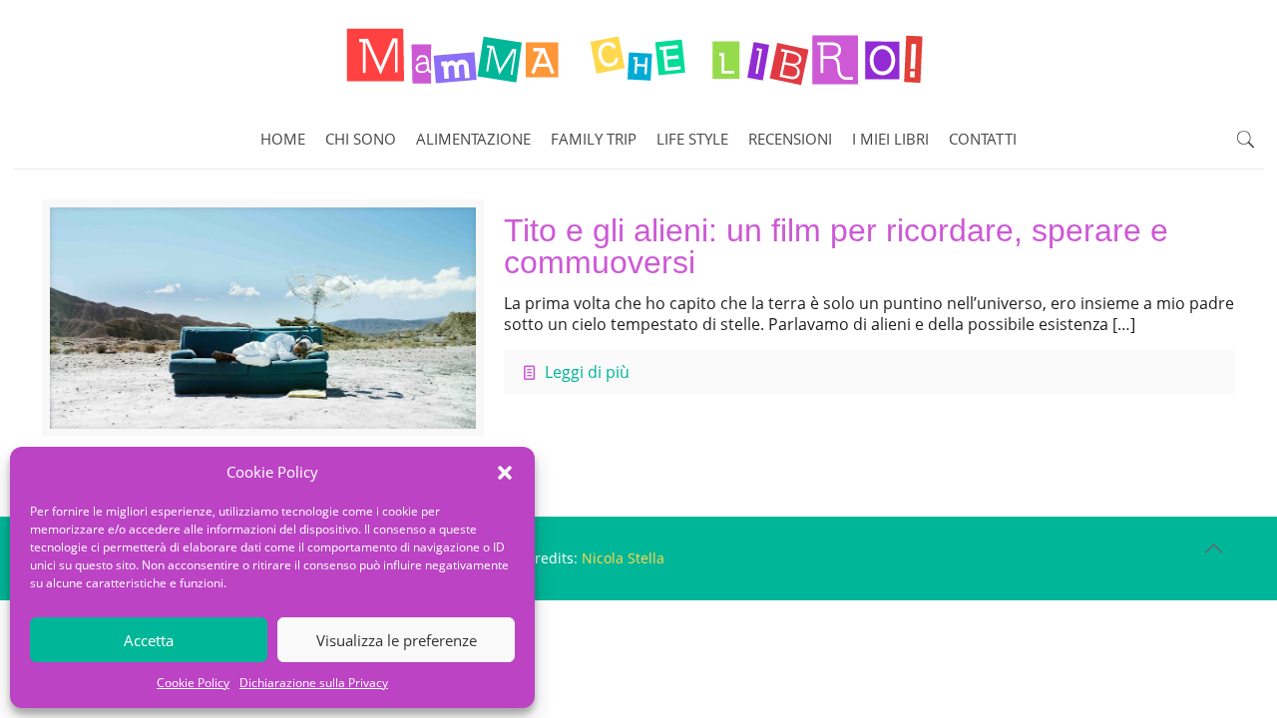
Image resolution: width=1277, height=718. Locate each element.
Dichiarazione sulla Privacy (313, 682)
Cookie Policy (193, 682)
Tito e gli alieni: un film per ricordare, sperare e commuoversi (836, 246)
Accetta (149, 640)
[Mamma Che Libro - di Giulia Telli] (638, 55)
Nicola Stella (623, 557)
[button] (505, 473)
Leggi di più (587, 372)
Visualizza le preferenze (396, 640)
